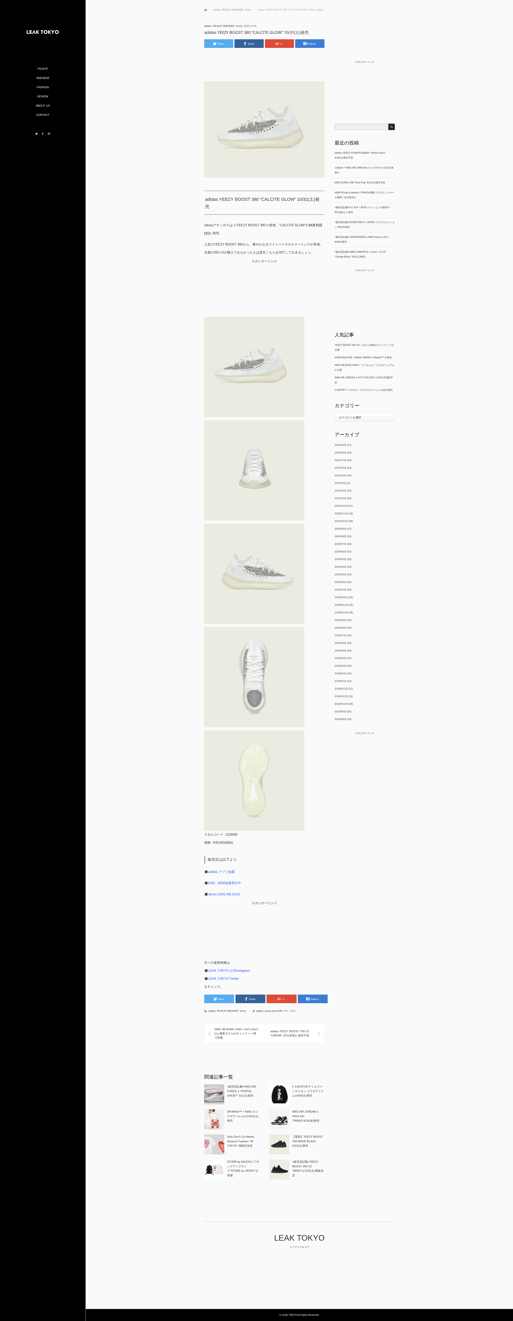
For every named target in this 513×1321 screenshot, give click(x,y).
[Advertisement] (266, 71)
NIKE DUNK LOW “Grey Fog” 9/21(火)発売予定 (360, 182)
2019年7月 (340, 635)
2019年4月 (340, 658)
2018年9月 (340, 711)
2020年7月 (340, 544)
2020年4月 (340, 567)
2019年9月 (340, 620)
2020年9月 (340, 528)
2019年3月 (340, 666)
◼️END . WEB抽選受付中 (222, 883)
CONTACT (42, 114)
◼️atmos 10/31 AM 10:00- (222, 894)
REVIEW (42, 96)
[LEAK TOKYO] (43, 50)
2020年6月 (340, 551)
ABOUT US (43, 105)
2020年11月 (341, 513)
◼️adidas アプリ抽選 (219, 872)
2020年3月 (340, 574)
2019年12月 (341, 597)
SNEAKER (42, 78)
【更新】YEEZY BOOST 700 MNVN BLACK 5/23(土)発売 (307, 1141)
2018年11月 (341, 696)
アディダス (290, 1011)
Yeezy (238, 26)
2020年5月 (340, 559)
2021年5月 (340, 468)
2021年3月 (340, 483)
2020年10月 (341, 521)
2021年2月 (340, 490)
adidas (208, 26)
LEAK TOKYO (299, 1237)
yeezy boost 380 (274, 1011)
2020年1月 (340, 589)
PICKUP (43, 68)
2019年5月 (340, 650)
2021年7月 (340, 460)
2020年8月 (340, 536)
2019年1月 (340, 681)
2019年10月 (341, 612)
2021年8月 (340, 452)
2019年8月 (340, 627)
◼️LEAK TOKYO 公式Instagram (227, 970)
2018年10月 (341, 704)
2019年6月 (340, 643)
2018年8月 (340, 719)
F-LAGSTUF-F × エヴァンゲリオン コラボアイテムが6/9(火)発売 (308, 1091)
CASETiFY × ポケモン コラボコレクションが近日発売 (364, 390)
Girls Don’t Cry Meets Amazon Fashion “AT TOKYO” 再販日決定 (240, 1141)
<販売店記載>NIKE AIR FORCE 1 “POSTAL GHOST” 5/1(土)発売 (241, 1091)
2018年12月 (341, 688)
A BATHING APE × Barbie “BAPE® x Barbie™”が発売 (363, 357)
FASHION (43, 87)
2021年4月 (340, 475)
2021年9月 (340, 445)
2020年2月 (340, 582)
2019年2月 (340, 673)
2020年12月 (341, 506)
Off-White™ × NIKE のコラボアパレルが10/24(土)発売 (243, 1116)
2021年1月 (340, 498)
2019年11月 (341, 605)
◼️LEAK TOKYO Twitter (221, 978)
